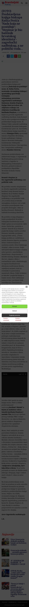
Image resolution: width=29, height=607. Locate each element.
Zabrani (14, 311)
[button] (26, 287)
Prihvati (14, 306)
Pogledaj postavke (14, 315)
